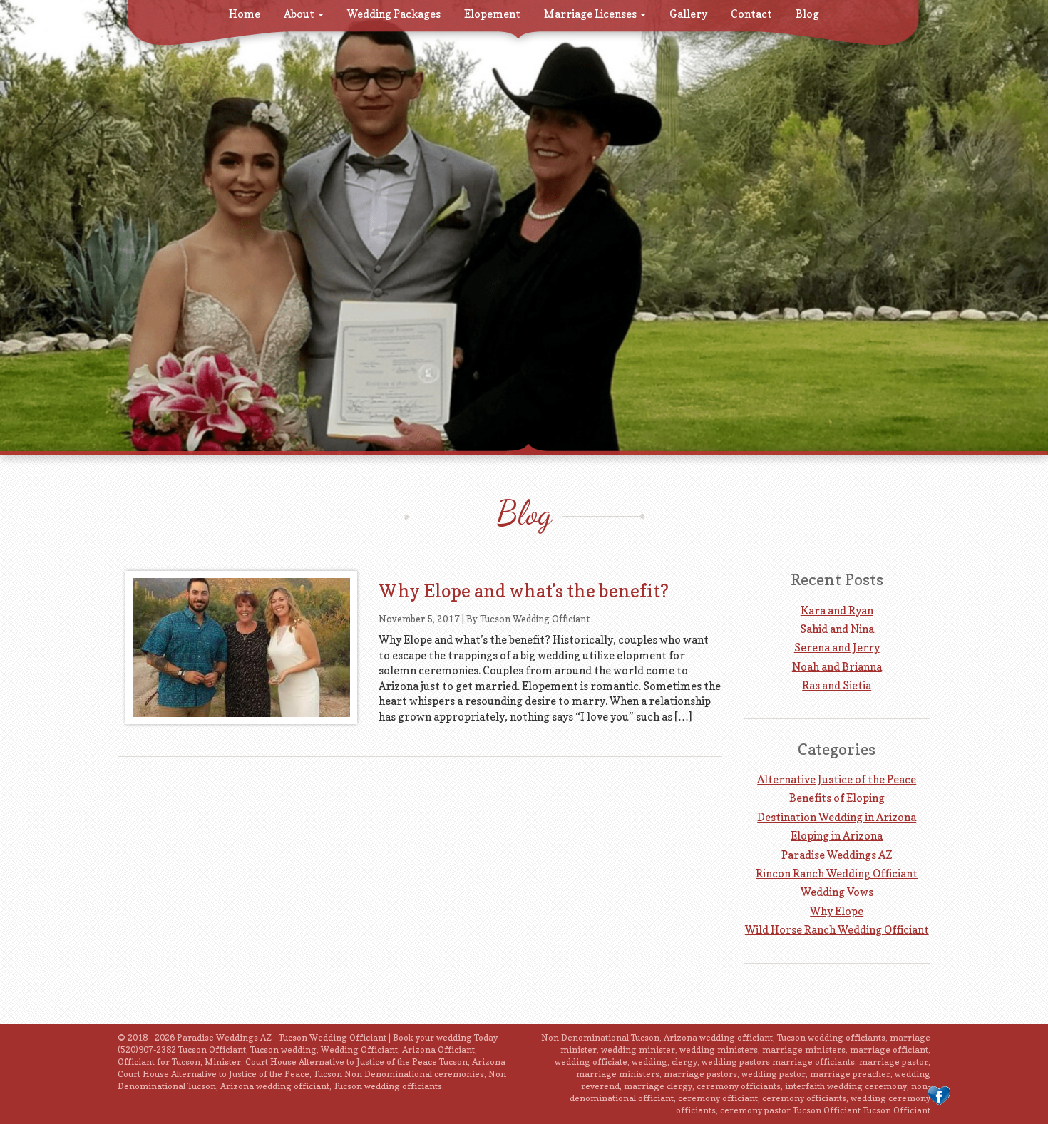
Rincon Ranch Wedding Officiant (837, 873)
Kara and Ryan (837, 610)
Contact (751, 14)
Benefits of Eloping (837, 798)
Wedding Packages (394, 14)
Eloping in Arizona (837, 835)
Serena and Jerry (837, 647)
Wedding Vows (837, 892)
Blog (807, 14)
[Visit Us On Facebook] (938, 1095)
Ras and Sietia (836, 685)
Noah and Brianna (837, 667)
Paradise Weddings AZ (837, 855)
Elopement (492, 14)
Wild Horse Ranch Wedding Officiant (837, 930)
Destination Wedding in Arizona (836, 817)
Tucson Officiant (896, 1110)
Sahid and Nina (837, 629)
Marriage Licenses (591, 14)
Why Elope (836, 911)
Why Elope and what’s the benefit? (524, 591)
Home (244, 14)
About (300, 14)
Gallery (688, 14)
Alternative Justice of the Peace (836, 779)
